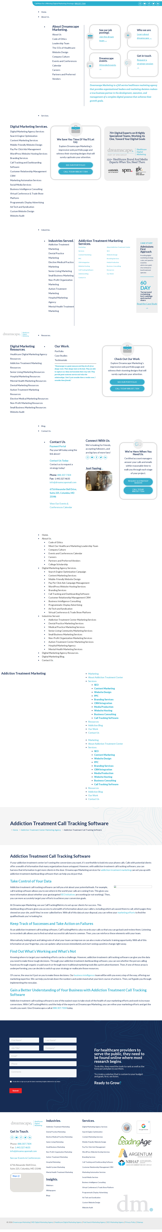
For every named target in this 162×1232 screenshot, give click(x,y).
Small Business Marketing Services (65, 634)
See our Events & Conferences (25, 1158)
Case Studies (61, 355)
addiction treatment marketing (116, 870)
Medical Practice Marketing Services (66, 627)
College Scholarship (58, 564)
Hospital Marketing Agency (62, 645)
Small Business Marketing (61, 275)
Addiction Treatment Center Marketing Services (72, 619)
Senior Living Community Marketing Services (70, 630)
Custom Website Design (91, 1202)
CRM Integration (83, 262)
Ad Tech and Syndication (60, 608)
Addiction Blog (83, 274)
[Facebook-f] (149, 4)
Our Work (110, 274)
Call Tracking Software (85, 270)
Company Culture (61, 56)
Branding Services (113, 258)
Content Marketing (84, 255)
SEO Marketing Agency (115, 1222)
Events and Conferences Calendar (65, 553)
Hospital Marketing (53, 1162)
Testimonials (61, 360)
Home (44, 12)
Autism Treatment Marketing (57, 1157)
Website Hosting (84, 266)
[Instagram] (140, 4)
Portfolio (59, 351)
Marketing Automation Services (94, 1172)
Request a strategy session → (145, 64)
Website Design (112, 255)
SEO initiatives (68, 894)
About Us (45, 17)
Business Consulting (114, 266)
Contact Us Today (59, 460)
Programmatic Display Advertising (65, 604)
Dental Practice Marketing (55, 1132)
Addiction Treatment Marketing (58, 1127)
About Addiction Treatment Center (118, 247)
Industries (45, 230)
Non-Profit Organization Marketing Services (70, 638)
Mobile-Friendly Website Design (64, 579)
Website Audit (87, 1208)
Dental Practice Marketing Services (66, 623)
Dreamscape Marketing (21, 1222)
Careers (56, 70)
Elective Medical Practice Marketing (59, 1137)
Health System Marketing (55, 1167)
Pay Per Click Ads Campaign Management (68, 582)
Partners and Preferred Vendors (64, 560)
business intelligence (84, 975)
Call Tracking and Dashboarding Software (68, 593)
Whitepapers (51, 1190)
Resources (110, 270)
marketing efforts (126, 912)
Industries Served (51, 616)
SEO (108, 251)
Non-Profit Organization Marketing (59, 1152)
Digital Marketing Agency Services (59, 568)
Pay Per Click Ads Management (93, 1147)
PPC (79, 258)
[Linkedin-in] (158, 4)
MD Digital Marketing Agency (42, 1222)
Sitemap (140, 1222)
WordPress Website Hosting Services (67, 586)
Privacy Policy (130, 1222)
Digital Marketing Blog (53, 656)
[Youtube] (144, 4)
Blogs (48, 1196)
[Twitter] (153, 4)
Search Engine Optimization (92, 1132)
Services (45, 115)
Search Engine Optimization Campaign (67, 571)
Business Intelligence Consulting (64, 601)
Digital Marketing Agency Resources (60, 652)
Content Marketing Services (62, 575)
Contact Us (82, 277)
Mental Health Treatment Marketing (59, 1172)
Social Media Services (90, 1177)
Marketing (81, 247)
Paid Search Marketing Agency (94, 1222)
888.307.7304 (80, 3)
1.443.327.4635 (22, 1147)
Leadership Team (60, 43)
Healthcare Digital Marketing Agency (68, 1222)
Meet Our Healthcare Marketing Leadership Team (73, 546)
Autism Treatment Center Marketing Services (71, 641)
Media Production (113, 262)
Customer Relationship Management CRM (69, 597)
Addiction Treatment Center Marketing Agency (41, 830)
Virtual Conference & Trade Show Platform (69, 612)
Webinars (49, 1185)
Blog (43, 426)
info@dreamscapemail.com (63, 482)
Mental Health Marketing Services (65, 649)
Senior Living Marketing (60, 271)
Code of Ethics (59, 38)
